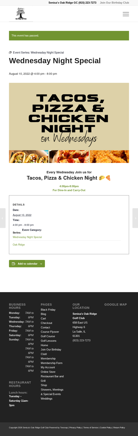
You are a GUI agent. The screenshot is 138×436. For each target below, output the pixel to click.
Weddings (46, 398)
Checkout (46, 322)
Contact (45, 327)
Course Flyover (50, 331)
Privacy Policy (75, 427)
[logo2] (21, 14)
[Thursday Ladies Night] (3, 218)
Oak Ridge (19, 244)
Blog (43, 313)
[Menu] (124, 14)
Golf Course (48, 336)
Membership (48, 358)
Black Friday (48, 309)
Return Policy (119, 427)
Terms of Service (90, 427)
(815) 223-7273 (87, 2)
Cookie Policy (106, 427)
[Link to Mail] (126, 431)
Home (44, 345)
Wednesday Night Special (27, 237)
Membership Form (52, 363)
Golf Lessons (48, 340)
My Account (48, 367)
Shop (44, 385)
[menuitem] (113, 3)
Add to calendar (27, 263)
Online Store (48, 371)
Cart (43, 318)
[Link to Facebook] (121, 431)
